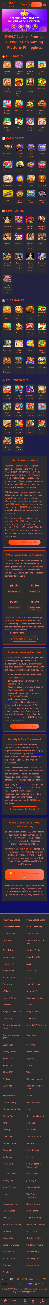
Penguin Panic (32, 1150)
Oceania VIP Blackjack (36, 1025)
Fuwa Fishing (32, 1173)
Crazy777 (30, 977)
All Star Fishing (9, 1173)
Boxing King (8, 1180)
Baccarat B (31, 970)
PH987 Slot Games (11, 926)
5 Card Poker (9, 1251)
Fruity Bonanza (33, 1102)
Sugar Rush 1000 (34, 957)
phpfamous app (24, 784)
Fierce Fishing (32, 1251)
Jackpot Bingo (9, 1210)
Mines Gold (8, 1163)
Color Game (31, 1035)
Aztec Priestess (9, 950)
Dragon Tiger (9, 1238)
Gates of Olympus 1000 (34, 1087)
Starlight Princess (34, 984)
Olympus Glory (9, 1102)
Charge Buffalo (33, 1187)
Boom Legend (32, 1258)
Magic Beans (8, 970)
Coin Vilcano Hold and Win (36, 942)
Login (24, 4)
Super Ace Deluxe (34, 1136)
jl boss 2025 (8, 1072)
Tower (29, 1095)
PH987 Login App (34, 926)
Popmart (7, 1265)
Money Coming (10, 1051)
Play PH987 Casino (11, 920)
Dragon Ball (8, 1150)
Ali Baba (6, 1079)
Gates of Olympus (11, 1245)
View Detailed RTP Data (24, 639)
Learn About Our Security (24, 809)
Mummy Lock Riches (35, 1224)
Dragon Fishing (33, 1011)
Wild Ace (6, 991)
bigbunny (30, 1058)
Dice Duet (7, 1231)
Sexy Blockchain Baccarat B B (33, 1165)
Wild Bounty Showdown (31, 1195)
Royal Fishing (32, 1210)
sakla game (39, 753)
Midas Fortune (9, 1187)
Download (7, 940)
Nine (5, 1123)
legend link (8, 1058)
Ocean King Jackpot (35, 1116)
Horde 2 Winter (10, 998)
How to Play (8, 964)
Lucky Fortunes (10, 957)
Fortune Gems (9, 1258)
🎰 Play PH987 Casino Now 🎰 (24, 874)
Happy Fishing (32, 1051)
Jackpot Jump (32, 1180)
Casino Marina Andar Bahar (12, 1027)
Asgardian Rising (34, 1217)
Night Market (9, 1095)
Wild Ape (30, 1143)
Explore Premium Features (24, 726)
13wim (29, 1065)
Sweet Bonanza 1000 (12, 1224)
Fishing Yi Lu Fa (9, 1217)
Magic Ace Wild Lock (12, 1011)
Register (36, 4)
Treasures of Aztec (11, 1204)
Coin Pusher (31, 1123)
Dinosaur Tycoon (34, 1079)
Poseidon (7, 1272)
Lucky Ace (30, 1045)
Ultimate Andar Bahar (12, 1109)
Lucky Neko (31, 1231)
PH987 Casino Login (35, 920)
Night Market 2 (33, 1204)
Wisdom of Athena (34, 1245)
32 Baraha (7, 1157)
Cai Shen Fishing (33, 950)
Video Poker (31, 1018)
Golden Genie (9, 1116)
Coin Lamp (7, 1018)
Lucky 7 (29, 1157)
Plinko (29, 1109)
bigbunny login (16, 717)
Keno (5, 1194)
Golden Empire (9, 1143)
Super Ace (7, 1085)
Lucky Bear (31, 1129)
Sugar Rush (8, 1045)
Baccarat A (7, 984)
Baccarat (7, 1004)
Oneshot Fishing (33, 1238)
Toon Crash (31, 1004)
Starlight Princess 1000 (11, 1036)
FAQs (28, 964)
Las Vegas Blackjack (35, 991)
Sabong (6, 1129)
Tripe (28, 1072)
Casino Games (9, 933)
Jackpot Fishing (33, 1265)
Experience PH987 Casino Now (24, 542)
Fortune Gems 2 (10, 977)
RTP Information (33, 933)
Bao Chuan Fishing (34, 998)
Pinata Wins (8, 1136)
